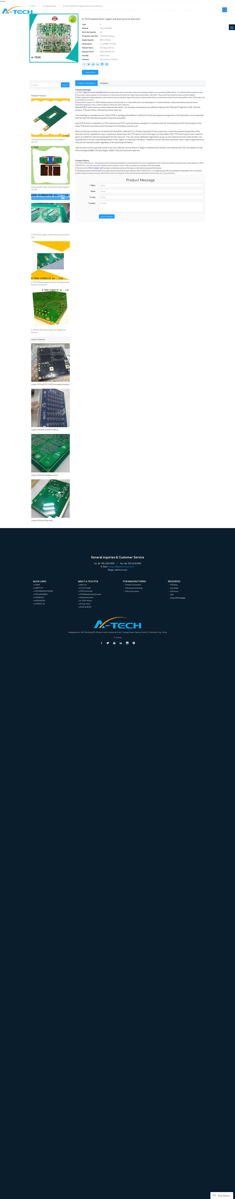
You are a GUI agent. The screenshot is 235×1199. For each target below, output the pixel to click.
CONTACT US (212, 10)
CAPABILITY (181, 10)
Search (65, 85)
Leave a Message (106, 216)
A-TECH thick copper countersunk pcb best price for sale (50, 235)
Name (92, 185)
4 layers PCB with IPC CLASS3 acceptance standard (50, 384)
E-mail (92, 197)
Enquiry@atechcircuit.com (121, 566)
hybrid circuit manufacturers (95, 92)
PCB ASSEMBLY (164, 10)
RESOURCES (196, 10)
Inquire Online (90, 72)
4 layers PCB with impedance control (44, 475)
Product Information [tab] (86, 83)
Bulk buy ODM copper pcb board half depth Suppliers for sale (50, 188)
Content (91, 203)
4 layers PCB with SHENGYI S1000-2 (44, 429)
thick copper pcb (96, 168)
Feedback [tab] (104, 83)
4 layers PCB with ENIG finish (42, 520)
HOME (115, 10)
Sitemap (118, 637)
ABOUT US (125, 10)
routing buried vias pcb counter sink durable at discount (48, 140)
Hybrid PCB (80, 107)
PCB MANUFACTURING (144, 10)
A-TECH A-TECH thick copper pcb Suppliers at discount (48, 331)
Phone (93, 191)
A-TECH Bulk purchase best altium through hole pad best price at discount (50, 283)
